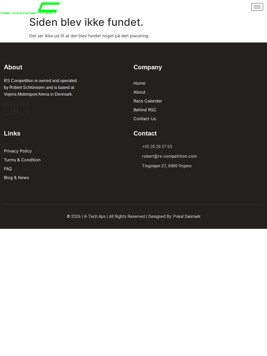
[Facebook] (9, 109)
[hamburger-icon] (257, 7)
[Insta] (22, 109)
